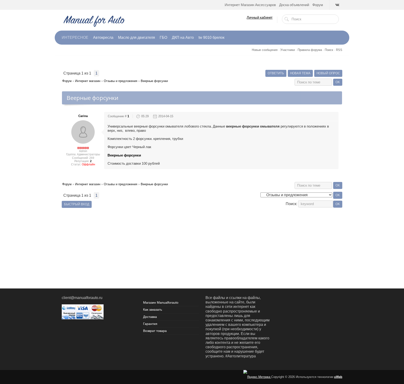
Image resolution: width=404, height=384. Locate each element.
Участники (287, 50)
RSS (339, 50)
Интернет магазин (87, 81)
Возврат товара (155, 331)
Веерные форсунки (154, 81)
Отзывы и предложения (120, 81)
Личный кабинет (260, 17)
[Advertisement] (202, 241)
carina (83, 116)
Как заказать (152, 309)
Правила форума (310, 50)
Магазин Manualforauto (160, 302)
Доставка (150, 317)
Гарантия (150, 324)
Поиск (329, 50)
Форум (67, 81)
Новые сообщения (265, 50)
